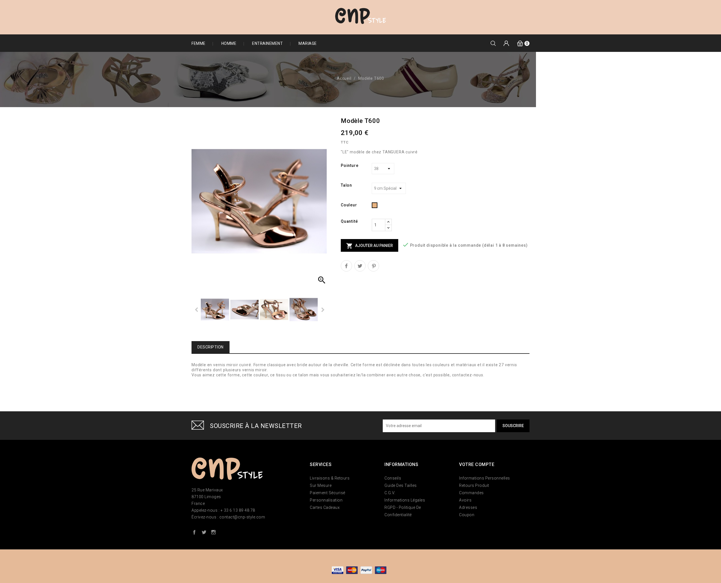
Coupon (466, 515)
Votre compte (476, 464)
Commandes (471, 493)
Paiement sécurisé (327, 493)
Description (210, 347)
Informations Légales (404, 500)
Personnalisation (326, 500)
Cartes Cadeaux (325, 507)
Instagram (213, 532)
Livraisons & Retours (330, 478)
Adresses (468, 507)
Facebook (194, 532)
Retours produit (474, 485)
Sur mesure (320, 485)
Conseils (392, 478)
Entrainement (267, 43)
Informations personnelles (484, 478)
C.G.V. (389, 493)
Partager (346, 265)
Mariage (308, 43)
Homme (229, 43)
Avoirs (465, 500)
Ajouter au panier (369, 245)
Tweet (360, 265)
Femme (199, 43)
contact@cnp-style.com (242, 517)
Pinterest (373, 265)
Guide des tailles (400, 485)
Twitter (204, 532)
